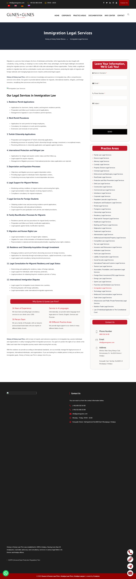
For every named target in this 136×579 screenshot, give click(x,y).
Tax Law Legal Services (101, 244)
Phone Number (99, 93)
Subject (96, 103)
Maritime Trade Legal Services (104, 306)
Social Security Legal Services (104, 260)
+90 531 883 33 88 (36, 3)
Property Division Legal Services (104, 167)
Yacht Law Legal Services (102, 253)
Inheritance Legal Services (102, 193)
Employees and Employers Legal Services (108, 203)
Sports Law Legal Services (102, 281)
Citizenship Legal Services (102, 212)
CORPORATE (66, 15)
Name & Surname (100, 73)
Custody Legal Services (101, 164)
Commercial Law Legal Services (104, 190)
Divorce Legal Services (101, 158)
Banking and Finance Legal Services (106, 225)
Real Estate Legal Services (103, 177)
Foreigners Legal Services (102, 209)
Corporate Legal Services (102, 196)
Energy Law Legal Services (103, 278)
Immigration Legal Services (103, 288)
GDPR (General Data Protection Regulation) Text (24, 560)
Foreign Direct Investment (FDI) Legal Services (109, 275)
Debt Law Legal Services (102, 183)
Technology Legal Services (102, 291)
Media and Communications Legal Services (108, 294)
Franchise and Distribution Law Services (107, 285)
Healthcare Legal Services (102, 222)
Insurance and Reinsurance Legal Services (108, 247)
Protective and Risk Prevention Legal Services (109, 180)
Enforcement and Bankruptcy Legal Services (108, 174)
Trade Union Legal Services (103, 297)
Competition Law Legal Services (104, 241)
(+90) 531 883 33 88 (79, 410)
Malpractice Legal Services (103, 228)
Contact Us (124, 3)
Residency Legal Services (102, 215)
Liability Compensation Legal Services (106, 257)
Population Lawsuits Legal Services (105, 199)
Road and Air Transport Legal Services (106, 218)
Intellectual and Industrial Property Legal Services (110, 238)
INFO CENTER (110, 15)
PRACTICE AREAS (79, 15)
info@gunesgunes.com (16, 3)
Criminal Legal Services (101, 171)
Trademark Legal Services (102, 231)
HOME (57, 15)
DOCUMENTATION (95, 15)
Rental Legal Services (101, 206)
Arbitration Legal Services (102, 250)
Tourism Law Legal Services (103, 266)
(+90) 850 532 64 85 (79, 405)
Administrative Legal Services (103, 234)
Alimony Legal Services (101, 161)
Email (96, 83)
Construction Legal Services (103, 187)
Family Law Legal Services (102, 155)
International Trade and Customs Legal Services (109, 263)
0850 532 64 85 (104, 334)
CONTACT (120, 15)
